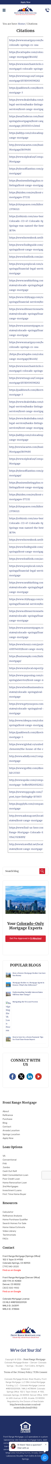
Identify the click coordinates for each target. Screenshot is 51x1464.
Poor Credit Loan (11, 1179)
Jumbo (6, 1167)
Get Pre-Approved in (25, 938)
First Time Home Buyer (14, 1194)
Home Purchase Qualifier (15, 1219)
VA (4, 1155)
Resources (10, 1203)
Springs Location (11, 1134)
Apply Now (25, 2)
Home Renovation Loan (15, 1182)
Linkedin (30, 1076)
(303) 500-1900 (11, 1287)
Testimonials (9, 1234)
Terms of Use (10, 1372)
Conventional (9, 1159)
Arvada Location (11, 1130)
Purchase (7, 1119)
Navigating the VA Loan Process (25, 1002)
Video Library (9, 1231)
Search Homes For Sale (14, 1223)
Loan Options (12, 1147)
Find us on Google (12, 1270)
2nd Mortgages (10, 1186)
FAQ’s (5, 1238)
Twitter (21, 1076)
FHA (5, 1163)
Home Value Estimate (14, 1227)
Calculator (8, 1212)
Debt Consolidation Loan (15, 1175)
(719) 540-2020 (11, 1266)
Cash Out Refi (10, 1171)
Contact (7, 1126)
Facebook (12, 1076)
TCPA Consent (40, 1372)
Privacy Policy (25, 1372)
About (6, 1111)
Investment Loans (12, 1190)
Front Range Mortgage (20, 1102)
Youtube (38, 1076)
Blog (5, 1123)
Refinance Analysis (12, 1215)
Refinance (8, 1115)
